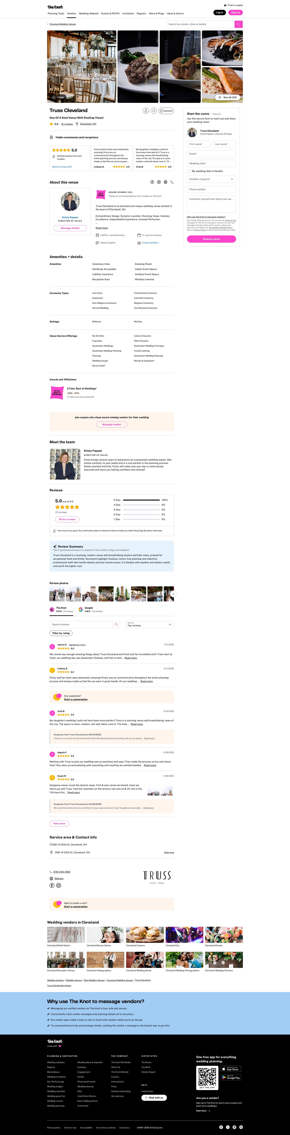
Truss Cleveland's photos (59, 985)
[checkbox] (189, 171)
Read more (102, 228)
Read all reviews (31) (62, 167)
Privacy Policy (200, 230)
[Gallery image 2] (138, 66)
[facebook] (152, 182)
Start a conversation (75, 699)
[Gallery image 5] (222, 85)
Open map (169, 852)
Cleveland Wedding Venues (63, 24)
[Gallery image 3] (180, 66)
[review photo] (57, 593)
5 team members (150, 242)
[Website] (165, 182)
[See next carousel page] (173, 594)
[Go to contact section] (172, 183)
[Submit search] (239, 24)
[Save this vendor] (154, 111)
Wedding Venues (74, 980)
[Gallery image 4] (222, 48)
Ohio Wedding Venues (94, 980)
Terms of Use (230, 220)
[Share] (146, 111)
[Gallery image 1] (81, 66)
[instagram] (159, 182)
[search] (116, 624)
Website (58, 878)
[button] (80, 397)
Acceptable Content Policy (220, 228)
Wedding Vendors (55, 980)
